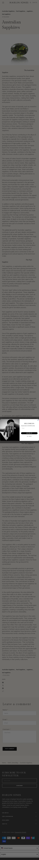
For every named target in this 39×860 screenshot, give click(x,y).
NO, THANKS (29, 436)
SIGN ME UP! (29, 433)
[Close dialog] (38, 420)
